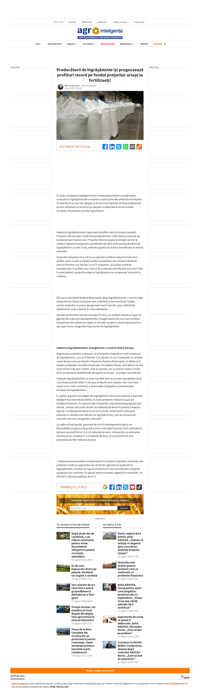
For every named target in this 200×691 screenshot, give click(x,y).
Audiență (102, 22)
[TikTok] (139, 487)
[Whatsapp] (125, 146)
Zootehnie (88, 43)
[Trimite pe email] (132, 146)
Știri (38, 43)
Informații (139, 22)
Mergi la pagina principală (100, 670)
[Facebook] (105, 146)
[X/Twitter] (125, 487)
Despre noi (17, 676)
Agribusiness (126, 43)
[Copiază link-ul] (139, 146)
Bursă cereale (108, 43)
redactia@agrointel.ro (175, 683)
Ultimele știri (112, 524)
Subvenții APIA (55, 43)
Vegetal (71, 43)
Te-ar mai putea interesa (73, 524)
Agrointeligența (20, 683)
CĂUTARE (157, 44)
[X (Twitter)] (118, 146)
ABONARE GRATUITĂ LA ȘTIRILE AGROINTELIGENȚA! (100, 500)
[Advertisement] (100, 10)
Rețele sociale (119, 22)
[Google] (105, 487)
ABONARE (58, 22)
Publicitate (87, 22)
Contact (72, 22)
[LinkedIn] (112, 146)
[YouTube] (132, 487)
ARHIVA (144, 43)
